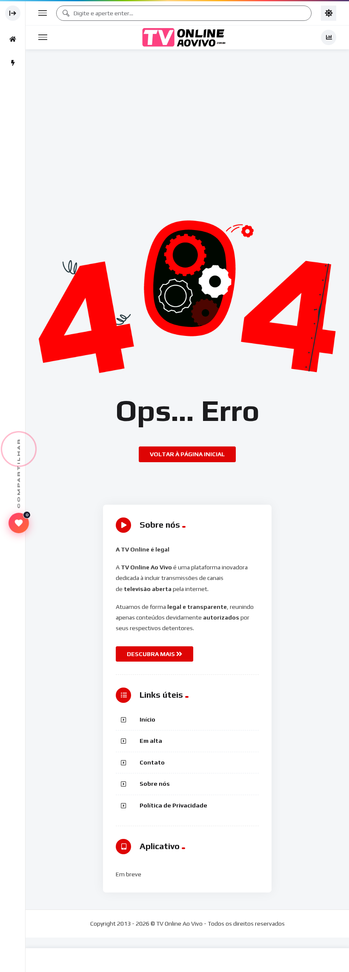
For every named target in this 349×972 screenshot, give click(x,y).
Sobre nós (155, 783)
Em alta (151, 740)
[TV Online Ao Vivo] (183, 37)
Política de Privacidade (173, 805)
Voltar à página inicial (187, 454)
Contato (152, 762)
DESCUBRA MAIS (151, 654)
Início (147, 719)
